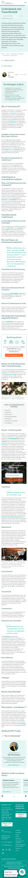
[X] (19, 74)
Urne (21, 578)
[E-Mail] (25, 74)
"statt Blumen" (14, 96)
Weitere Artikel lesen (13, 765)
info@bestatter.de (7, 845)
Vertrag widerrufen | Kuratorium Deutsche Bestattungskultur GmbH (14, 867)
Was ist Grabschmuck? (12, 736)
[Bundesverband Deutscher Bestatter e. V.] (7, 2)
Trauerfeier (10, 435)
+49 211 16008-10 (7, 842)
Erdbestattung (8, 374)
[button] (26, 796)
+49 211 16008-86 (21, 811)
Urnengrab (4, 373)
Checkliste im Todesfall (21, 815)
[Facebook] (21, 74)
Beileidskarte (4, 444)
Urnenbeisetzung (10, 369)
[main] (14, 420)
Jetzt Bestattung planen (13, 355)
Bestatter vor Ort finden (7, 824)
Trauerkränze (4, 377)
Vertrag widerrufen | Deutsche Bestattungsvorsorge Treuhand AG (14, 862)
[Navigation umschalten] (25, 2)
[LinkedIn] (23, 74)
